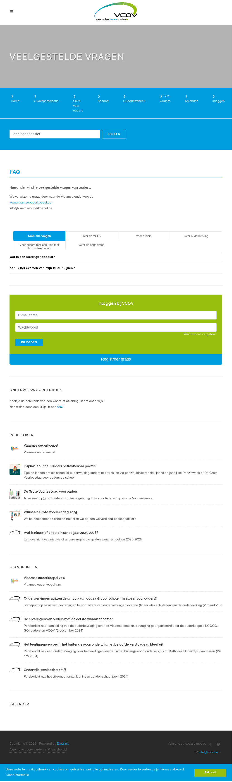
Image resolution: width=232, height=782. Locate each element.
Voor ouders (144, 236)
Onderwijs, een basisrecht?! (45, 670)
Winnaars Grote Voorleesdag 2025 (50, 512)
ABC (60, 407)
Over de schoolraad (91, 245)
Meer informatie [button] (17, 775)
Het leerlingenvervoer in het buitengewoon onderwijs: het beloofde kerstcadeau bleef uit (93, 644)
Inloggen (218, 101)
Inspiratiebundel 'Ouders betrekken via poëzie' (60, 466)
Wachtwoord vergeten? (200, 334)
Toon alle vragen (39, 236)
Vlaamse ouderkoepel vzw (44, 578)
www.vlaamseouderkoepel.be (30, 202)
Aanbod (103, 101)
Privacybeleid (57, 749)
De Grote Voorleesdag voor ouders (51, 491)
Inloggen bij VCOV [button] (116, 303)
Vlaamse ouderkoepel (41, 445)
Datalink (63, 743)
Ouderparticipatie (46, 101)
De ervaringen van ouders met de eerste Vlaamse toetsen (68, 619)
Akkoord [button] (210, 772)
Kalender (191, 101)
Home (15, 101)
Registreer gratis (116, 359)
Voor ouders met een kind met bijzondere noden (39, 246)
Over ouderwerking (196, 236)
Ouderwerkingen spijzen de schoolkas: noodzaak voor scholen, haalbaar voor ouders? (90, 598)
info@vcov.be (208, 752)
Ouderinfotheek (134, 101)
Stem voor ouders (78, 105)
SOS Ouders (165, 98)
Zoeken (114, 134)
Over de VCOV (91, 236)
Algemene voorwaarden (27, 749)
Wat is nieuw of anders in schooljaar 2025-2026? (61, 533)
